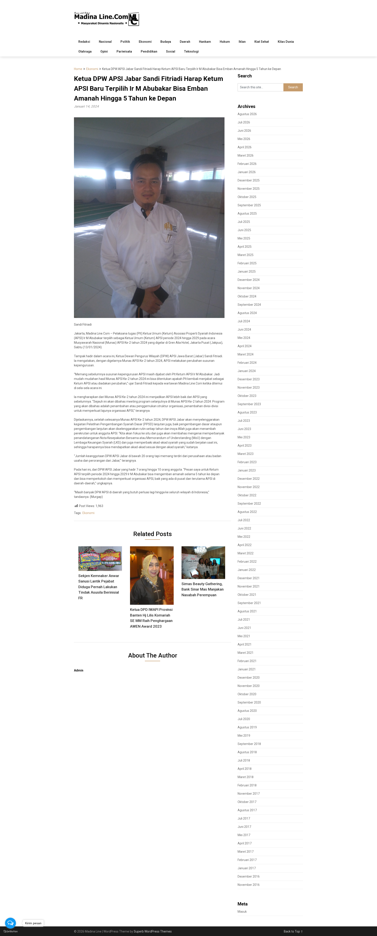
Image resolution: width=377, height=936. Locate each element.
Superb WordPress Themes (153, 931)
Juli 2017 (244, 818)
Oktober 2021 (247, 594)
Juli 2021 (244, 619)
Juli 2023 (244, 420)
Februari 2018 (247, 785)
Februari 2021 (247, 661)
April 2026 (245, 147)
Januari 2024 (247, 371)
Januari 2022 (247, 570)
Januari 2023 (247, 470)
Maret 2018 (246, 777)
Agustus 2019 (247, 727)
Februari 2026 (247, 164)
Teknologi (191, 51)
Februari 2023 (247, 462)
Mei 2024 (244, 338)
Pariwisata (124, 51)
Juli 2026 (244, 122)
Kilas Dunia (286, 41)
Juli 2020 (244, 719)
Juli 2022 (244, 520)
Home (78, 69)
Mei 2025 (244, 238)
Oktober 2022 (247, 495)
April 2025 (245, 246)
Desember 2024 (249, 280)
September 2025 (249, 205)
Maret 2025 (246, 255)
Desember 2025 (249, 180)
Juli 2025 (244, 222)
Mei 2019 (244, 735)
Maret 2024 (246, 354)
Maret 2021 (246, 652)
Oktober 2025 (247, 197)
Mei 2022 (244, 536)
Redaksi (84, 41)
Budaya (165, 41)
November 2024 (249, 288)
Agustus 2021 (247, 611)
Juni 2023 (244, 429)
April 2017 (245, 843)
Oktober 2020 (247, 694)
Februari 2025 (247, 263)
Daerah (185, 41)
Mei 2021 (244, 636)
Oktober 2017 (247, 802)
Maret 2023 (246, 454)
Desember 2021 (249, 578)
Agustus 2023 (247, 412)
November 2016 (249, 884)
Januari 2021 (247, 669)
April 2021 (245, 644)
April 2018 (245, 768)
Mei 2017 (244, 835)
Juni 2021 (244, 628)
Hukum (225, 41)
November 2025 (249, 188)
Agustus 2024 (247, 313)
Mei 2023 (244, 437)
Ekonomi (145, 41)
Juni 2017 (244, 826)
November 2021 (249, 586)
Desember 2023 (249, 379)
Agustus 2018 (247, 752)
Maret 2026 (246, 155)
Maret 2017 (246, 851)
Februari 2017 (247, 860)
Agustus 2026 (247, 114)
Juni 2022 (244, 528)
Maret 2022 (246, 553)
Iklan (242, 41)
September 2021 (249, 603)
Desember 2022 (249, 478)
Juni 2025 (244, 230)
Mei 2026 (244, 139)
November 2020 (249, 686)
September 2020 (249, 702)
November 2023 (249, 387)
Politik (125, 41)
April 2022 (245, 545)
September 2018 (249, 744)
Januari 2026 (247, 172)
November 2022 (249, 487)
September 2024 (249, 304)
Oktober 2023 (247, 396)
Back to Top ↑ (293, 931)
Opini (104, 51)
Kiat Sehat (261, 41)
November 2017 (249, 793)
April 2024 (245, 346)
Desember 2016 (249, 876)
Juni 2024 (244, 329)
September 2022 (249, 503)
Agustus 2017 (247, 810)
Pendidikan (149, 51)
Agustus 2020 (247, 710)
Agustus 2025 (247, 213)
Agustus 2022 (247, 512)
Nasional (105, 41)
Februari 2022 (247, 561)
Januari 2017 (247, 868)
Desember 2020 (249, 677)
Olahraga (85, 51)
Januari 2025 (247, 271)
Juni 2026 (244, 130)
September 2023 (249, 404)
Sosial (170, 51)
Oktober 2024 (247, 296)
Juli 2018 (244, 760)
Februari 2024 (247, 362)
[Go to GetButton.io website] (10, 931)
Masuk (242, 911)
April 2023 (245, 445)
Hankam (205, 41)
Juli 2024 (244, 321)
